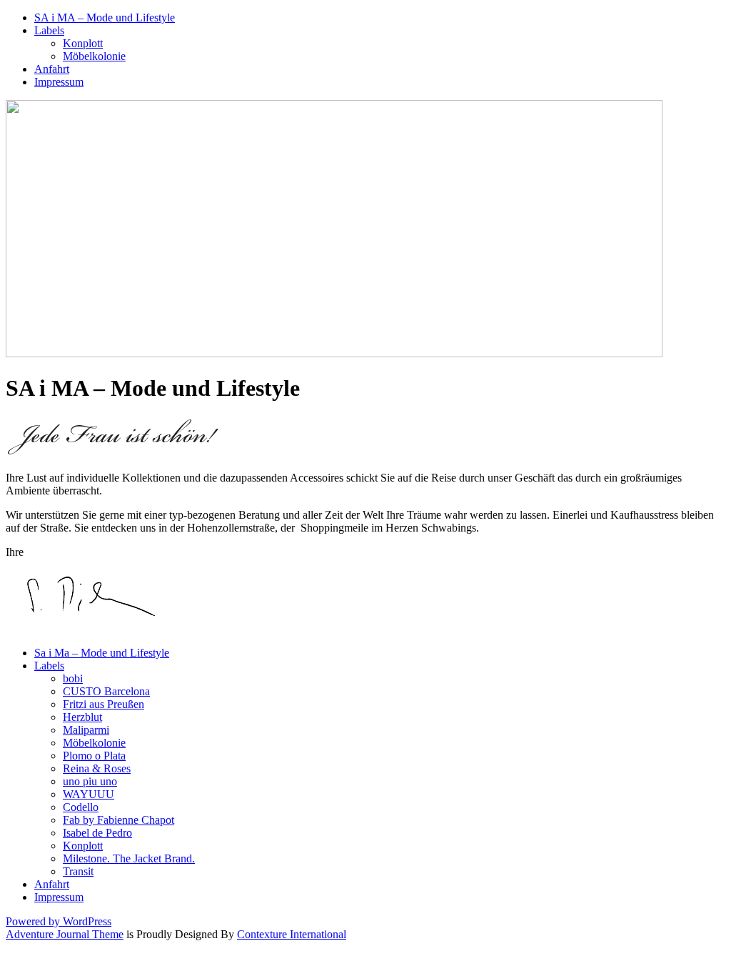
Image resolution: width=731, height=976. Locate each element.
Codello (81, 807)
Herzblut (82, 717)
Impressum (59, 82)
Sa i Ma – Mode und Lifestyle (101, 653)
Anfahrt (51, 69)
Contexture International (291, 934)
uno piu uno (90, 781)
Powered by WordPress (58, 921)
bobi (73, 678)
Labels (49, 30)
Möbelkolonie (94, 56)
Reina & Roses (97, 768)
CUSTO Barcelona (106, 691)
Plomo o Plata (94, 756)
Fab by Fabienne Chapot (118, 820)
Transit (78, 871)
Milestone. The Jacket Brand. (129, 858)
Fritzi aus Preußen (103, 704)
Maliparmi (86, 730)
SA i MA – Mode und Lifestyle (104, 17)
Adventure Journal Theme (64, 934)
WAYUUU (88, 794)
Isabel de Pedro (97, 833)
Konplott (83, 43)
